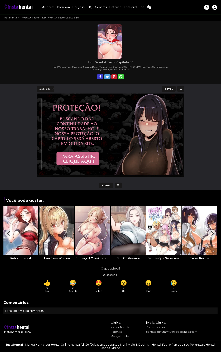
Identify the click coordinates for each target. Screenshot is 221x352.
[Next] (212, 233)
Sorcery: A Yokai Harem (92, 258)
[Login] (215, 7)
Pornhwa (63, 7)
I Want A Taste (30, 17)
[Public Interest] (20, 230)
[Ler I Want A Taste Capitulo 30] (110, 135)
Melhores (47, 7)
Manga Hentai (119, 336)
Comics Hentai (155, 327)
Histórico (115, 7)
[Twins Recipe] (199, 230)
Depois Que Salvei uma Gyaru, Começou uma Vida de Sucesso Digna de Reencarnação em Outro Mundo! (163, 258)
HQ (90, 7)
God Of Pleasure (128, 258)
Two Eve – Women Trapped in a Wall (57, 258)
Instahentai (10, 17)
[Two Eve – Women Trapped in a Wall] (56, 230)
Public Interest (20, 258)
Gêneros (101, 7)
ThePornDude (134, 7)
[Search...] (206, 7)
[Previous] (9, 233)
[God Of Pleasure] (128, 230)
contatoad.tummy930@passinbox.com (171, 331)
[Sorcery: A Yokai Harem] (92, 230)
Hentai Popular (120, 327)
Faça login (12, 310)
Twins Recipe (199, 258)
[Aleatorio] (149, 7)
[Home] (19, 7)
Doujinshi (78, 7)
